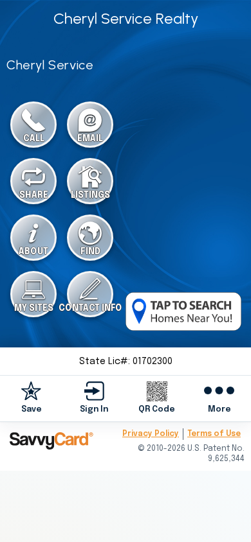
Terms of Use (214, 434)
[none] (31, 397)
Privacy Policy (150, 434)
